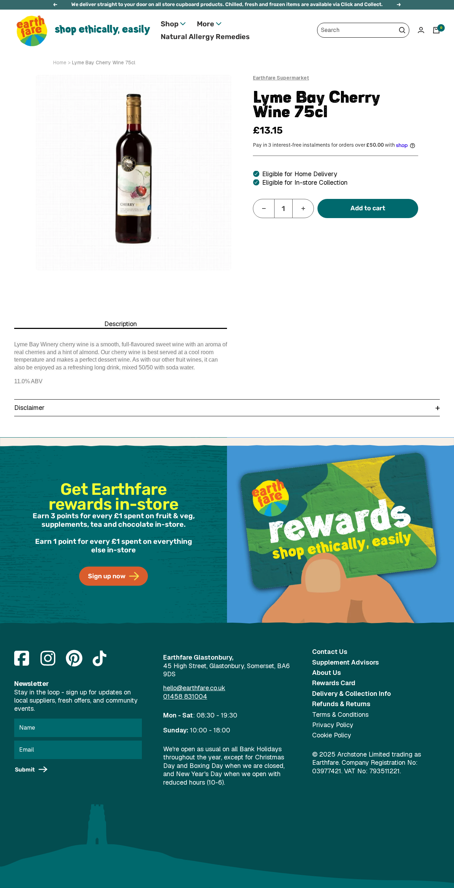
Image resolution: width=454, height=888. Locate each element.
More (205, 24)
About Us (326, 672)
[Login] (421, 30)
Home (59, 62)
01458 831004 (185, 696)
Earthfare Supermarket (281, 78)
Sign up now (107, 576)
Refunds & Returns (341, 704)
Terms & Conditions (340, 714)
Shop (169, 24)
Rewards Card (333, 683)
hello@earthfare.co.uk (194, 688)
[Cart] (436, 30)
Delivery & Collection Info (351, 693)
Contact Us (329, 652)
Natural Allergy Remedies (205, 36)
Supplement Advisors (345, 662)
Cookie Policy (331, 735)
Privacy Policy (332, 725)
